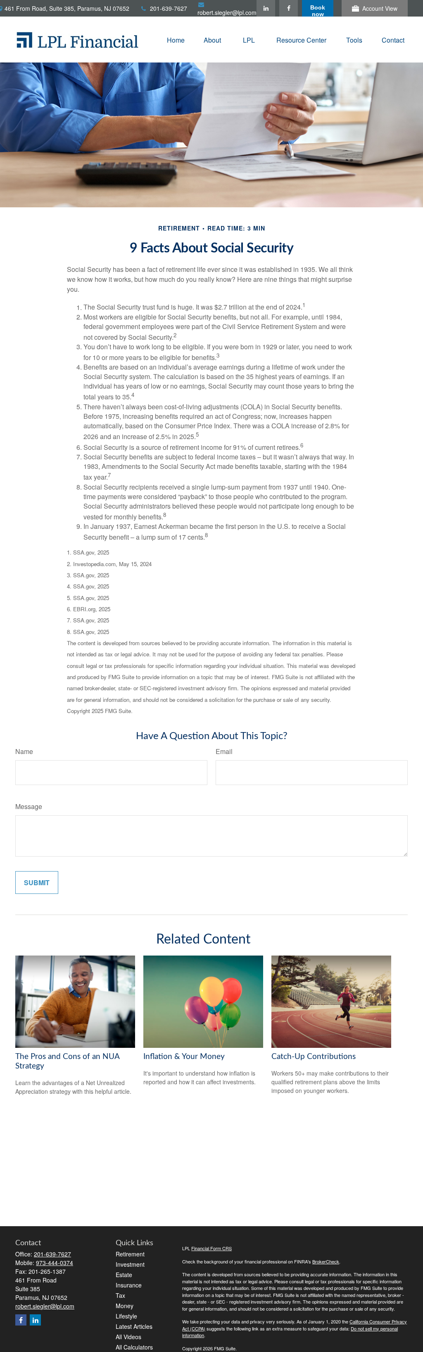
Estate (124, 1274)
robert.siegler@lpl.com (227, 12)
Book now (317, 10)
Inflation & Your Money (184, 1057)
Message (28, 806)
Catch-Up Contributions (313, 1057)
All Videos (128, 1337)
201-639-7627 (168, 8)
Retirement (130, 1254)
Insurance (129, 1285)
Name (24, 751)
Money (124, 1306)
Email (224, 751)
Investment (130, 1264)
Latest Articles (134, 1326)
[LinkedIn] (266, 8)
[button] (176, 39)
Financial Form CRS (211, 1248)
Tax (120, 1295)
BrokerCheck (325, 1261)
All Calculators (134, 1347)
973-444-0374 (54, 1262)
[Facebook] (288, 8)
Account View (379, 8)
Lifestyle (126, 1316)
